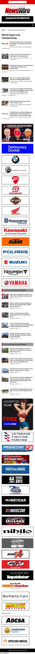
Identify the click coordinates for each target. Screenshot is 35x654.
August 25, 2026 (14, 353)
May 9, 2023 (13, 58)
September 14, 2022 (15, 93)
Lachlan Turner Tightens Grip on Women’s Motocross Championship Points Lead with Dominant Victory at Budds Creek (21, 360)
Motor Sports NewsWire (25, 47)
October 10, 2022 (15, 81)
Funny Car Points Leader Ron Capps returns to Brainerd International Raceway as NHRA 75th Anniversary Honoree (21, 324)
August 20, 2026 (14, 338)
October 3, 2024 (14, 47)
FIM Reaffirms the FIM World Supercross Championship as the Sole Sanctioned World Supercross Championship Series (21, 113)
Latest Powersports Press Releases (15, 344)
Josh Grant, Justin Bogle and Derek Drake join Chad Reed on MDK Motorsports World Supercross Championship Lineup (21, 90)
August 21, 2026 (14, 328)
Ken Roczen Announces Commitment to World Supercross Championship (20, 55)
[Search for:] (17, 2)
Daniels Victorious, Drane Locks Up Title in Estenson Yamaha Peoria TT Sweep (21, 369)
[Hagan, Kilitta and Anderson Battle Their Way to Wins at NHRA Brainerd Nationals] (5, 296)
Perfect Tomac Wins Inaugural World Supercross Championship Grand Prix (20, 78)
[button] (33, 25)
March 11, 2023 (14, 70)
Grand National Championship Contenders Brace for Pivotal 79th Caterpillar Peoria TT (21, 390)
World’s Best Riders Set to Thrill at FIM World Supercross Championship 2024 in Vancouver (21, 43)
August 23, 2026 (14, 308)
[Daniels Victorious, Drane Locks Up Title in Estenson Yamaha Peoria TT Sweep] (5, 370)
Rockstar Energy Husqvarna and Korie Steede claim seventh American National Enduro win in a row (21, 350)
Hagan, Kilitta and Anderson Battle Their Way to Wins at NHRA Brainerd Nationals (21, 295)
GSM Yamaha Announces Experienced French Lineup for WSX (20, 102)
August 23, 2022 (14, 117)
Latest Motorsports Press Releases (15, 290)
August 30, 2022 (14, 104)
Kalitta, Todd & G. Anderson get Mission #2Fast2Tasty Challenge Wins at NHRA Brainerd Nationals (20, 304)
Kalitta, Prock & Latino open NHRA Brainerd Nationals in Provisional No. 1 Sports (20, 314)
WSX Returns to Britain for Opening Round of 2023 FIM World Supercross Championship (21, 66)
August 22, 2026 (14, 318)
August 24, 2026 (14, 298)
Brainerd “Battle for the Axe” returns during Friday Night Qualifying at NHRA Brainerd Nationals (20, 335)
